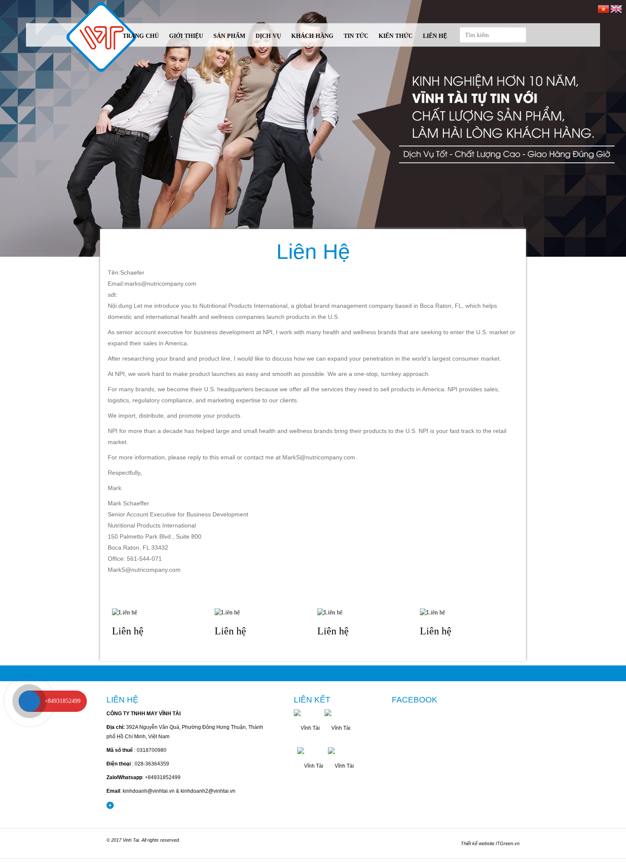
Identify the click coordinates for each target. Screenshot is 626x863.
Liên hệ (435, 36)
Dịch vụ (268, 36)
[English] (616, 8)
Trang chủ (141, 36)
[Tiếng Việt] (603, 8)
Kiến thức (396, 36)
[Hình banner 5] (313, 128)
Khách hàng (312, 36)
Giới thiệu (186, 36)
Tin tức (356, 36)
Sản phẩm (229, 36)
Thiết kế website (477, 843)
